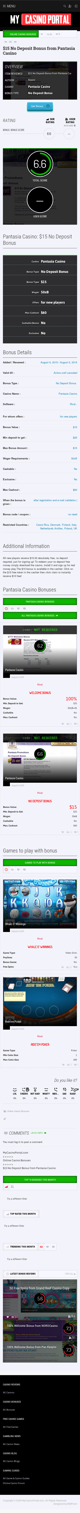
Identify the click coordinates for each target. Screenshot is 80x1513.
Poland (68, 528)
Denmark (55, 525)
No (43, 323)
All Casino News (11, 1444)
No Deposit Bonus (40, 93)
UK (75, 528)
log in (17, 1142)
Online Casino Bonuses (18, 1111)
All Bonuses (9, 1409)
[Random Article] (10, 41)
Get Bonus (37, 106)
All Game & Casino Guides (16, 1478)
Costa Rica (42, 525)
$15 (43, 236)
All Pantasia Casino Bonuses (38, 615)
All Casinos (8, 1392)
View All (69, 1273)
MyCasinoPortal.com (15, 1152)
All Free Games (10, 1427)
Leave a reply (37, 1133)
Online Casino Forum (14, 1483)
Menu (10, 6)
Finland (66, 525)
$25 (75, 437)
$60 (44, 313)
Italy (74, 525)
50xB (45, 292)
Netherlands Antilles (51, 528)
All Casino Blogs (11, 1461)
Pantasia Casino (39, 86)
